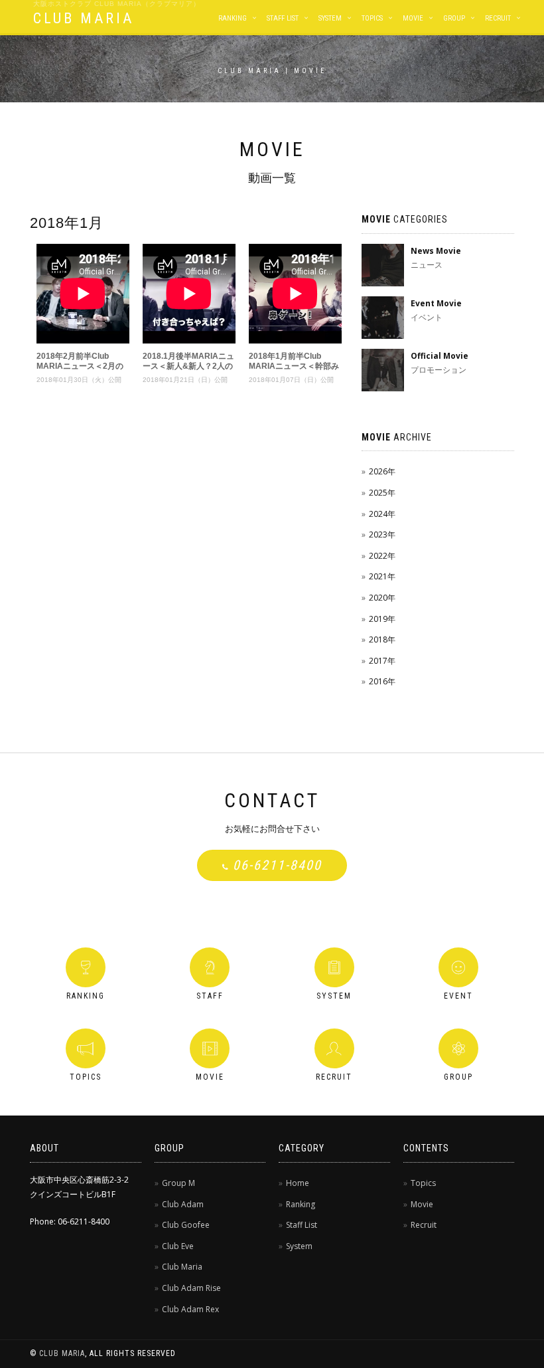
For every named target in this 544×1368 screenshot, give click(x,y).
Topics (372, 18)
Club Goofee (186, 1224)
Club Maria (182, 1266)
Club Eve (178, 1246)
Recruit (498, 18)
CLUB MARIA (83, 18)
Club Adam (183, 1204)
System (330, 18)
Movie (413, 18)
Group (454, 18)
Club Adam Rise (191, 1288)
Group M (178, 1183)
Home (297, 1183)
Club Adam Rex (190, 1309)
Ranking (232, 18)
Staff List (283, 18)
